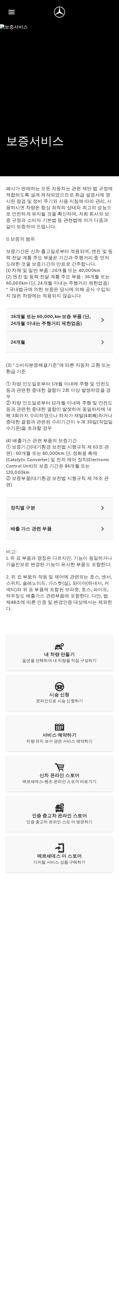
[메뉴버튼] (11, 12)
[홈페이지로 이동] (59, 12)
